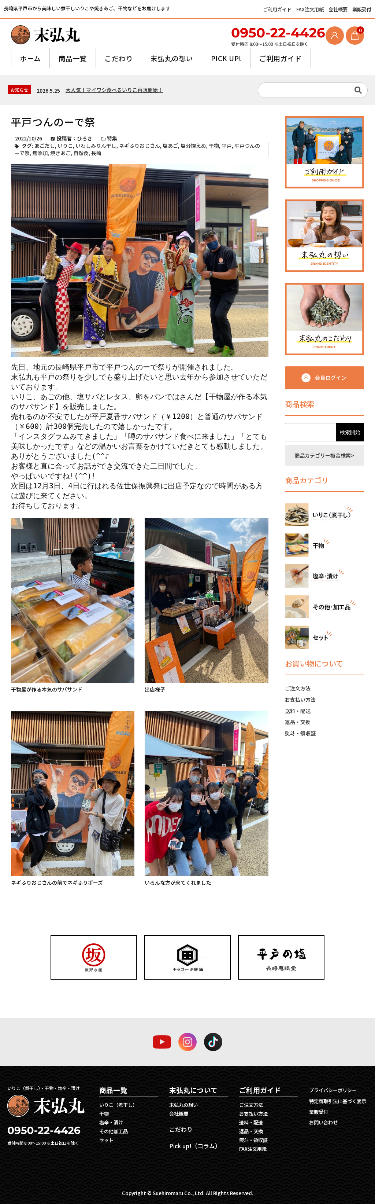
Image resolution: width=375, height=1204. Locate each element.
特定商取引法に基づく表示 (337, 1101)
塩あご (170, 145)
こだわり (118, 58)
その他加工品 (113, 1131)
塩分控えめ (193, 145)
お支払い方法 (300, 699)
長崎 (96, 153)
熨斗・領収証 (300, 733)
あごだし (44, 145)
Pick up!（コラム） (195, 1145)
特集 (112, 138)
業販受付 (361, 9)
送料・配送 (298, 711)
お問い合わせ (323, 1122)
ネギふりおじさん (139, 145)
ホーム (30, 58)
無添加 (40, 153)
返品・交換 (298, 722)
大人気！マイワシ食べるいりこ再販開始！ (114, 89)
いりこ (65, 145)
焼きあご (60, 153)
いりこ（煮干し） (118, 1104)
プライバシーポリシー (333, 1090)
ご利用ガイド (278, 9)
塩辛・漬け (111, 1122)
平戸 (227, 145)
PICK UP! (226, 58)
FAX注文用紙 (310, 9)
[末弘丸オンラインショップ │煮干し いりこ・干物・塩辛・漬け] (45, 34)
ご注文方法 (298, 688)
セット (106, 1140)
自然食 (81, 153)
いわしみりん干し (95, 145)
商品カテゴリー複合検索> (324, 455)
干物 (214, 145)
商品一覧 (73, 58)
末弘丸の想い (172, 58)
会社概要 (338, 9)
